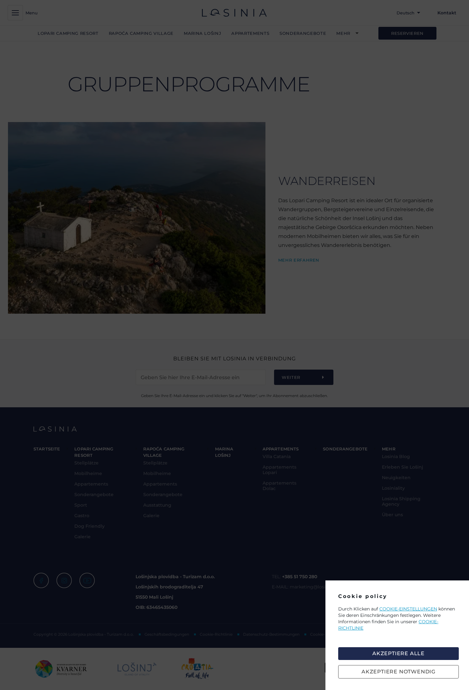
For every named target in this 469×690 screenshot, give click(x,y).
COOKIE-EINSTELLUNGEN (408, 609)
